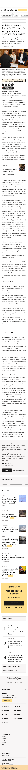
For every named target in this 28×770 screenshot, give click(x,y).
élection (4, 483)
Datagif (7, 763)
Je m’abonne (14, 603)
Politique (4, 21)
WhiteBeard (12, 765)
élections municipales (16, 483)
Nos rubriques (5, 686)
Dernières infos (7, 15)
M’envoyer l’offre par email (14, 607)
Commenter (7, 470)
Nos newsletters (6, 689)
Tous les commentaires (18, 470)
